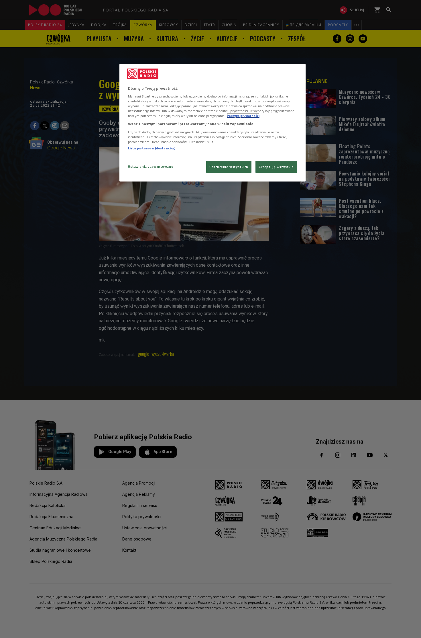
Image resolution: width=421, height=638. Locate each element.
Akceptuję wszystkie (276, 166)
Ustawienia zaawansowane (150, 166)
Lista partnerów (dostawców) (151, 148)
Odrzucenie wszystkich (228, 166)
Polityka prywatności (243, 115)
